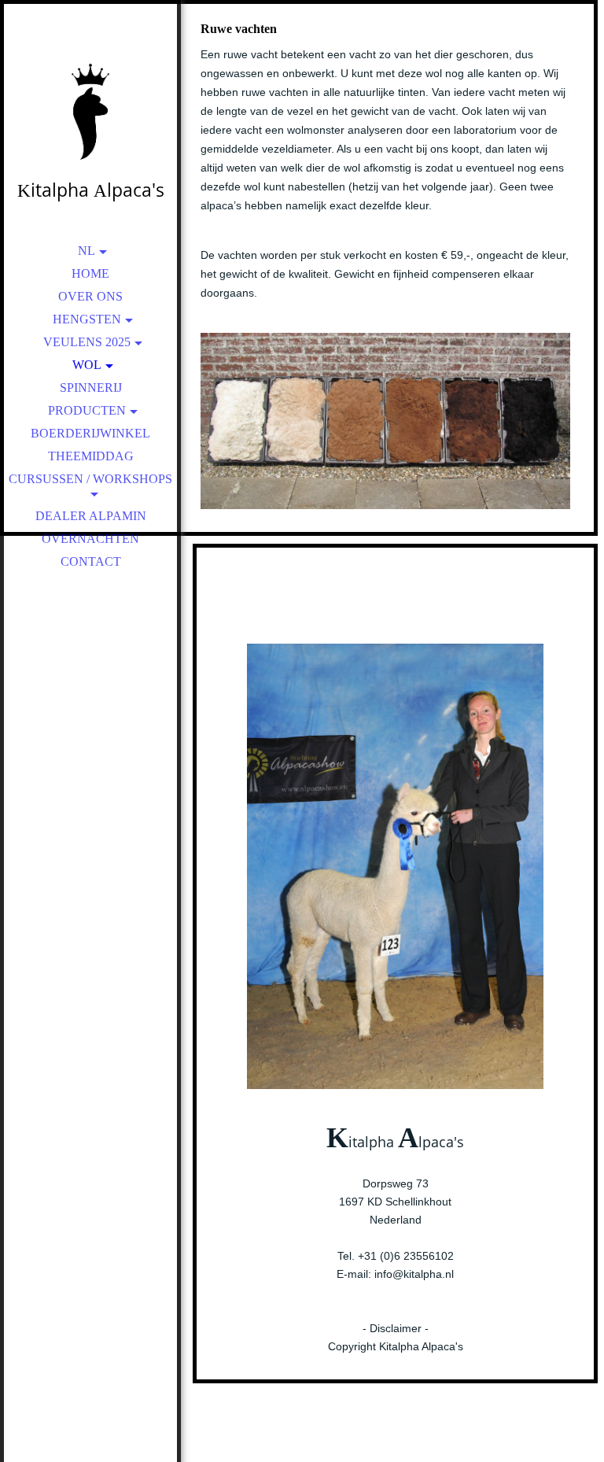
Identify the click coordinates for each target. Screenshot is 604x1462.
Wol (86, 364)
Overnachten (90, 538)
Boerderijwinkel (90, 433)
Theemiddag (91, 456)
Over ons (90, 296)
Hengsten (87, 319)
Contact (91, 561)
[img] (90, 110)
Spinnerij (91, 387)
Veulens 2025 (87, 342)
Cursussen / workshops (90, 478)
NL (86, 250)
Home (90, 273)
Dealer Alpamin (90, 515)
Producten (87, 410)
